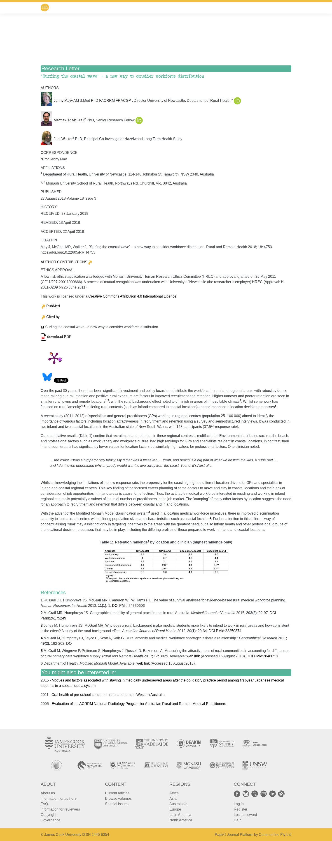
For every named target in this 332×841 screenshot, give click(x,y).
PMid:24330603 (132, 606)
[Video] (42, 327)
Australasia (178, 804)
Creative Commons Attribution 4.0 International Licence (132, 296)
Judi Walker (63, 139)
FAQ (44, 804)
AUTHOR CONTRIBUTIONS (64, 262)
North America (180, 820)
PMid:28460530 (266, 656)
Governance (50, 820)
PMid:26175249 (53, 618)
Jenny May (62, 101)
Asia (173, 798)
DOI (115, 606)
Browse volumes (118, 798)
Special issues (117, 804)
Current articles (117, 793)
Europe (175, 809)
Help (237, 820)
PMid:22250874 (228, 631)
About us (48, 793)
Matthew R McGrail (69, 120)
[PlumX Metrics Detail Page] (54, 357)
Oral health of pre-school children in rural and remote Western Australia (108, 695)
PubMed (53, 306)
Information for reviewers (60, 809)
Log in (239, 804)
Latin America (180, 815)
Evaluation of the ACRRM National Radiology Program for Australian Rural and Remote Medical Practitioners (139, 704)
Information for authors (58, 798)
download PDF (58, 337)
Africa (174, 793)
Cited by (53, 317)
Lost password (245, 815)
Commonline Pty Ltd (275, 834)
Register (240, 809)
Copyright (48, 815)
